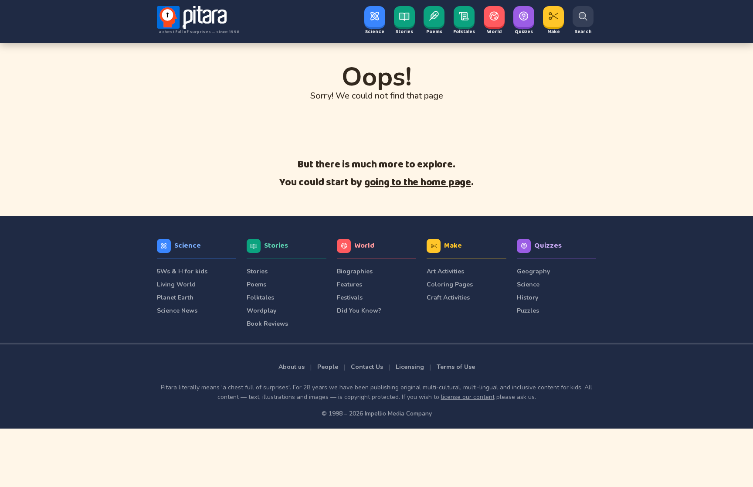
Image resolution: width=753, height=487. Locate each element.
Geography (533, 271)
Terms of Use (456, 367)
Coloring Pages (450, 284)
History (527, 297)
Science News (177, 311)
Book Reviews (267, 324)
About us (291, 367)
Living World (176, 284)
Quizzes (548, 246)
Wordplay (261, 311)
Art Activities (445, 271)
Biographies (355, 271)
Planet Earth (175, 297)
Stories (276, 246)
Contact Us (367, 367)
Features (349, 284)
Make (453, 246)
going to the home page (417, 182)
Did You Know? (359, 311)
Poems (256, 284)
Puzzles (528, 311)
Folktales (260, 297)
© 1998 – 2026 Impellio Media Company (377, 413)
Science (187, 246)
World (364, 246)
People (327, 367)
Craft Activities (448, 297)
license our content (468, 397)
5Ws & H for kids (182, 271)
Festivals (350, 297)
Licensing (410, 367)
